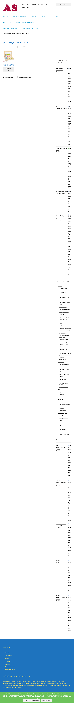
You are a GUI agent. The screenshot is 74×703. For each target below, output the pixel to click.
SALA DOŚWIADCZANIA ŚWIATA (10, 28)
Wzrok (60, 323)
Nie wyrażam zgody (35, 700)
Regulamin (7, 664)
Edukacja (60, 286)
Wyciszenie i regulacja (64, 317)
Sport (59, 389)
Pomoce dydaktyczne (64, 297)
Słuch (60, 304)
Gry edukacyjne (62, 292)
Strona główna (7, 33)
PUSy (60, 346)
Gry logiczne (62, 415)
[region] (63, 47)
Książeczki (61, 423)
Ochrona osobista (62, 359)
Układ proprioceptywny (64, 309)
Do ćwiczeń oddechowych (65, 328)
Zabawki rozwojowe (62, 413)
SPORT (38, 28)
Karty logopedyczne (63, 339)
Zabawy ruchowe (63, 397)
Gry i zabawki (62, 333)
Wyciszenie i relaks (63, 387)
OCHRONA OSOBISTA (28, 28)
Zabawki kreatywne (63, 431)
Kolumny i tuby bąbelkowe (62, 380)
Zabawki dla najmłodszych (62, 428)
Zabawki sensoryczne (64, 434)
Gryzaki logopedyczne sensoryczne (64, 336)
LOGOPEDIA (35, 17)
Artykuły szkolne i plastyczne (63, 289)
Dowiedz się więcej (8, 69)
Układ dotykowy (63, 307)
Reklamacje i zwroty (10, 666)
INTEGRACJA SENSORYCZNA (20, 17)
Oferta (27, 4)
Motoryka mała (62, 410)
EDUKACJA (5, 17)
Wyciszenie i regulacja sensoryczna (64, 320)
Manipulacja (62, 408)
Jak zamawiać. (8, 655)
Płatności (7, 661)
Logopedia (60, 325)
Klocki (60, 420)
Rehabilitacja (61, 362)
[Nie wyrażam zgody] (72, 697)
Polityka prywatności (10, 669)
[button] (58, 48)
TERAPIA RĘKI (45, 17)
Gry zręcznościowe (63, 418)
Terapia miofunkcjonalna (65, 353)
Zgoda (25, 700)
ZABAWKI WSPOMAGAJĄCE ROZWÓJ (25, 22)
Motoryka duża (62, 367)
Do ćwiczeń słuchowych (64, 330)
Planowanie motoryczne (64, 302)
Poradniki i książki (63, 344)
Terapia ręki (60, 399)
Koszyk (46, 4)
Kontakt (23, 7)
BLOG (28, 7)
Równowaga (62, 372)
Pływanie (61, 394)
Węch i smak (62, 314)
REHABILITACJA (7, 22)
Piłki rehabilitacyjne (64, 369)
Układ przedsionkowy (64, 312)
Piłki (60, 425)
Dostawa (7, 658)
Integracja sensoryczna (63, 299)
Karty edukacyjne (63, 294)
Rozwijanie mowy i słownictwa (63, 350)
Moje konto (40, 4)
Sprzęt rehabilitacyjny (64, 374)
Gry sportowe (62, 392)
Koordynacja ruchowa (64, 364)
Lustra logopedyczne (64, 342)
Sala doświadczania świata (64, 376)
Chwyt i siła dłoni (63, 401)
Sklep (23, 4)
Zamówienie (33, 4)
